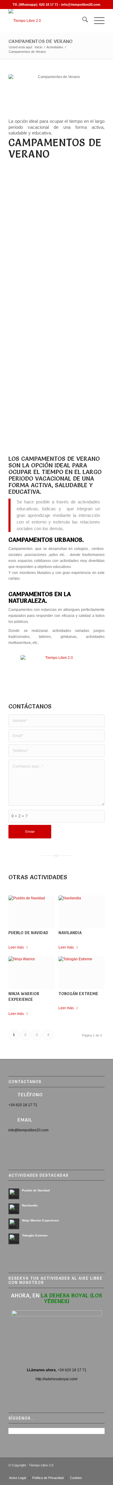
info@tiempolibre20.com (80, 4)
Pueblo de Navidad (28, 932)
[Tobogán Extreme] (81, 972)
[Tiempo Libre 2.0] (46, 21)
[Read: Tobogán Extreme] (13, 1238)
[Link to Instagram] (91, 1471)
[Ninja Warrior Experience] (31, 972)
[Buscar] (82, 21)
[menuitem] (82, 21)
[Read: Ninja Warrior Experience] (13, 1223)
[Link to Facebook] (63, 1471)
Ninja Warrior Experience (40, 1220)
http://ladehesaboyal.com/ (56, 1379)
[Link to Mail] (100, 1471)
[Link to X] (81, 1471)
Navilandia (70, 932)
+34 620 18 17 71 (72, 1370)
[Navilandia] (81, 911)
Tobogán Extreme (78, 993)
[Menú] (96, 21)
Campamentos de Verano (40, 41)
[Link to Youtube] (72, 1471)
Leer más (16, 947)
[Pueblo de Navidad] (31, 911)
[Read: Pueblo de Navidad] (13, 1193)
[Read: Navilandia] (13, 1208)
